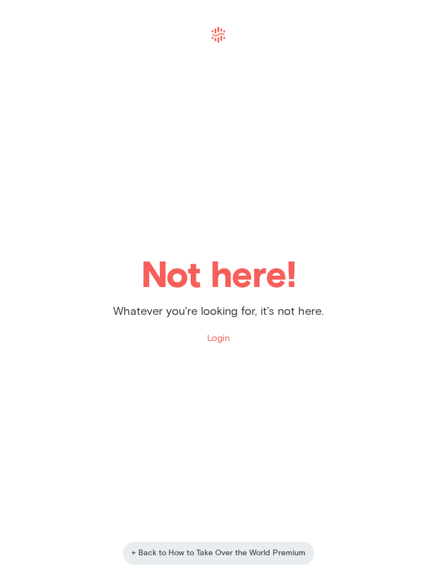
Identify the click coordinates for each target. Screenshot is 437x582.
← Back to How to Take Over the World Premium (218, 553)
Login (218, 338)
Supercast (218, 35)
